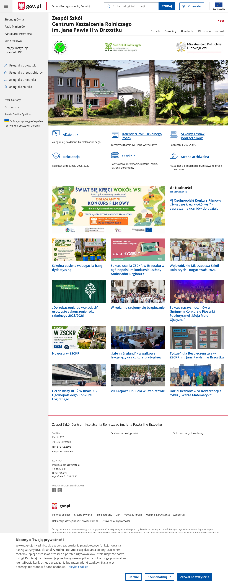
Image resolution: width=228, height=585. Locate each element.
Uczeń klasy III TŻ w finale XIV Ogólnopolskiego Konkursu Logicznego (74, 395)
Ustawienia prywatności (116, 521)
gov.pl (65, 506)
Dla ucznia (204, 31)
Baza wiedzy (11, 107)
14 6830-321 (59, 468)
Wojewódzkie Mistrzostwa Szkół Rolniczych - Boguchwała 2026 (194, 268)
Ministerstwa (13, 41)
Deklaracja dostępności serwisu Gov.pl (75, 521)
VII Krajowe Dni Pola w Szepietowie (138, 391)
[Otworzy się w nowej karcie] (54, 490)
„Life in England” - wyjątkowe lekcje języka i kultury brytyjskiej (136, 355)
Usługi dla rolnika (20, 87)
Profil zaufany (12, 100)
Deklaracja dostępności (124, 433)
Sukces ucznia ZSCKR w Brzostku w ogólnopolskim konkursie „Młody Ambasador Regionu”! (137, 270)
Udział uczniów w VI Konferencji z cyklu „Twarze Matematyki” (195, 393)
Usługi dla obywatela (22, 65)
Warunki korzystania (158, 514)
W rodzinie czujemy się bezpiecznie (138, 308)
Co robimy (170, 31)
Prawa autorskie (132, 514)
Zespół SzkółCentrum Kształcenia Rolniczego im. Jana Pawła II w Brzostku (92, 24)
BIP (118, 514)
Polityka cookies (61, 514)
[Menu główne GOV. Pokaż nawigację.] (6, 6)
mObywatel (193, 7)
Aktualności (187, 31)
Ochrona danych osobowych (189, 433)
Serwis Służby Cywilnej (18, 114)
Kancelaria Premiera (18, 34)
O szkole (155, 31)
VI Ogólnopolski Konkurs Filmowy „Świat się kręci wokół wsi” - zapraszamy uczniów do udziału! (196, 204)
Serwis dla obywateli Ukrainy (23, 123)
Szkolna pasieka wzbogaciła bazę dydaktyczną (77, 268)
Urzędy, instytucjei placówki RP (16, 50)
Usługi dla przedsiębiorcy (25, 73)
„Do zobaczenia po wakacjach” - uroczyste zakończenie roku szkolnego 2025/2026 (76, 312)
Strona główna (18, 19)
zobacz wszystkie (178, 191)
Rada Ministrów (14, 27)
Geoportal (179, 514)
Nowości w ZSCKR (65, 353)
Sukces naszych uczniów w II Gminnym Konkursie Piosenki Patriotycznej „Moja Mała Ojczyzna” (192, 314)
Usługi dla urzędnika (22, 80)
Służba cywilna (83, 514)
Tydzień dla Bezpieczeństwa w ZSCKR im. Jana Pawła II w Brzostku (197, 355)
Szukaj (167, 6)
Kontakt (219, 31)
